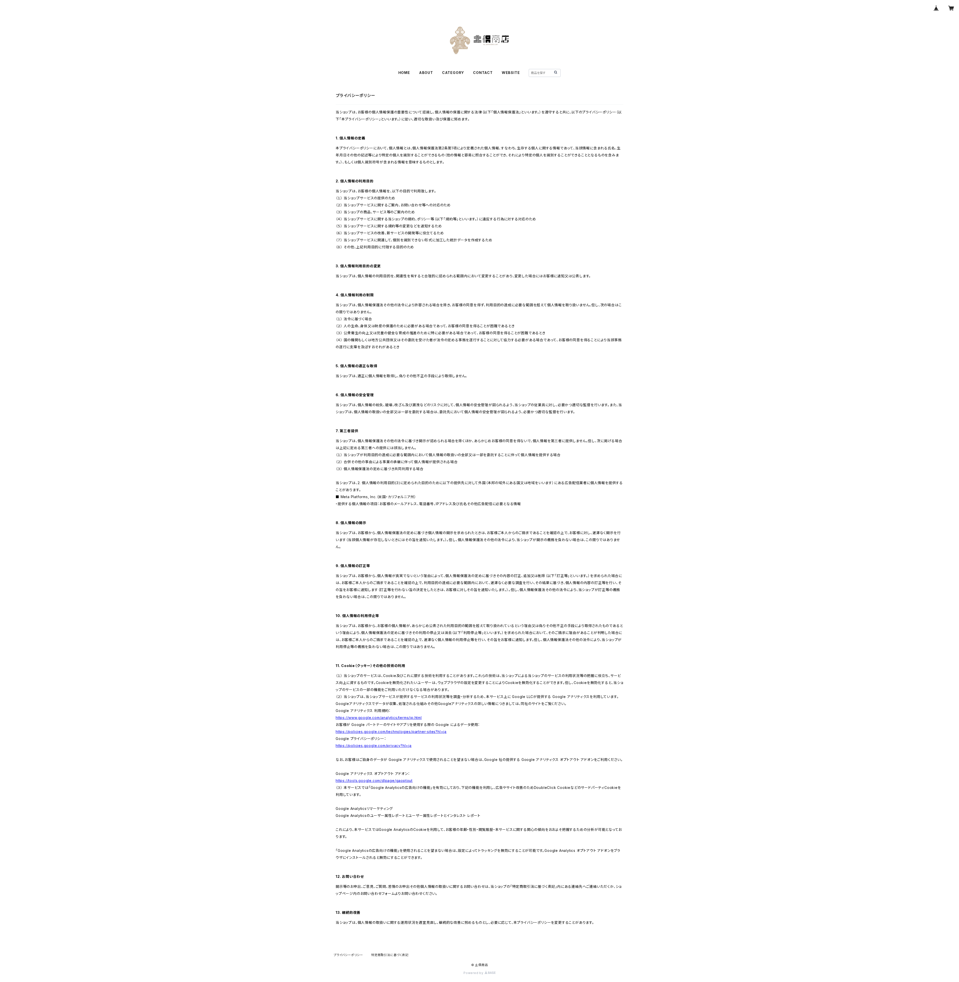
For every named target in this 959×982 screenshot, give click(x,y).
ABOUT (426, 72)
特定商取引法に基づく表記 (390, 955)
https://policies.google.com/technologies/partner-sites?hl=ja (391, 731)
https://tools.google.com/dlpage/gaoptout (374, 780)
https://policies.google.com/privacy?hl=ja (374, 745)
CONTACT (483, 72)
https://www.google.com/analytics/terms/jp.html (379, 717)
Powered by (474, 973)
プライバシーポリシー (348, 955)
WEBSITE (511, 72)
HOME (404, 72)
